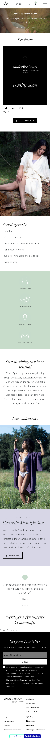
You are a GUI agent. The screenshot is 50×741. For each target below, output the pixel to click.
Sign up (25, 662)
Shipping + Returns (10, 721)
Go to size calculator (32, 712)
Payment (7, 725)
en (20, 4)
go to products (25, 120)
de (17, 4)
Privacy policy (30, 703)
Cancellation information (12, 730)
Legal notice (30, 699)
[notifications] (34, 3)
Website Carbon (32, 736)
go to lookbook (13, 555)
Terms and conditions (33, 707)
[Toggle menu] (44, 4)
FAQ (5, 717)
